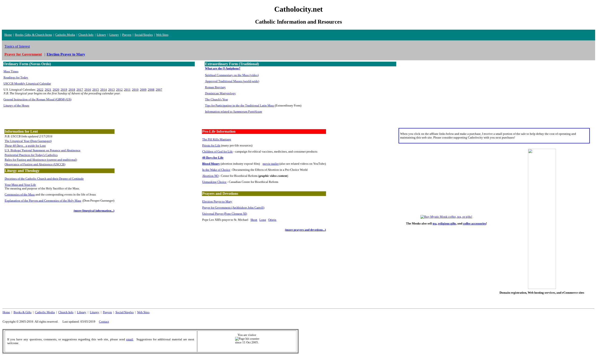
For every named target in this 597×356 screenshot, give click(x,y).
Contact (104, 321)
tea (435, 223)
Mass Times (10, 71)
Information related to (233, 111)
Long (262, 219)
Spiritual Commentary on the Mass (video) (232, 75)
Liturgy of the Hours (16, 105)
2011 (127, 89)
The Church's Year (216, 99)
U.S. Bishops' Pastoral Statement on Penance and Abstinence (42, 150)
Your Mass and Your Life (20, 184)
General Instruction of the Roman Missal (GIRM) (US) (37, 99)
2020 (56, 89)
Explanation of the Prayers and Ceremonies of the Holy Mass (43, 200)
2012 (119, 89)
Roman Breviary (215, 87)
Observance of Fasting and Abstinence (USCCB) (35, 164)
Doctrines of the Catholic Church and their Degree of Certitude (44, 178)
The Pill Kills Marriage (216, 139)
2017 (79, 89)
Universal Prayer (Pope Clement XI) (224, 213)
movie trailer (271, 163)
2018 (72, 89)
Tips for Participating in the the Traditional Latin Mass (239, 105)
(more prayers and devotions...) (305, 229)
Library (101, 34)
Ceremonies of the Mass (20, 194)
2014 (103, 89)
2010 (135, 89)
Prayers (126, 34)
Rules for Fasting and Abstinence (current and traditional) (41, 159)
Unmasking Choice (214, 182)
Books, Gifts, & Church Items (33, 34)
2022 (40, 89)
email (129, 339)
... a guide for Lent (25, 145)
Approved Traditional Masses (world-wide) (232, 81)
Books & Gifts (22, 312)
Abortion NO (210, 176)
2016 (87, 89)
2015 (95, 89)
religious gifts (447, 223)
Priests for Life (211, 145)
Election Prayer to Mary (217, 201)
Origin (272, 219)
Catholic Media (65, 34)
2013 (111, 89)
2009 (143, 89)
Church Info (86, 34)
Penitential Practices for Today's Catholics (31, 155)
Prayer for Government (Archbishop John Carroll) (233, 207)
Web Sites (162, 34)
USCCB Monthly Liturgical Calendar (27, 83)
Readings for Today (15, 77)
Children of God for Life (217, 151)
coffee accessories (474, 223)
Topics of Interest (17, 46)
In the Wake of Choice (216, 169)
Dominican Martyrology (220, 93)
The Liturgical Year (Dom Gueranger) (28, 141)
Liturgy (114, 34)
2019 (64, 89)
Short (253, 219)
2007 (159, 89)
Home (8, 34)
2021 (48, 89)
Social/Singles (144, 34)
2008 (151, 89)
